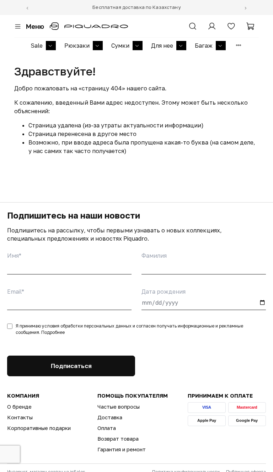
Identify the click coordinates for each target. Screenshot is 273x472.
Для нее (162, 45)
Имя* (14, 255)
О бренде (19, 406)
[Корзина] (250, 26)
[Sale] (51, 45)
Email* (15, 291)
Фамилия (154, 255)
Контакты (20, 417)
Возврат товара (118, 438)
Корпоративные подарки (39, 428)
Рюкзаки (77, 45)
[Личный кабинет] (211, 26)
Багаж (204, 45)
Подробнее (53, 332)
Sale (37, 45)
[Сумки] (138, 45)
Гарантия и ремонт (121, 449)
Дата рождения (163, 291)
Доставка (109, 417)
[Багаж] (221, 45)
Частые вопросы (118, 406)
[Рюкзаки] (98, 45)
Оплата (106, 428)
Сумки (120, 45)
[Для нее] (181, 45)
